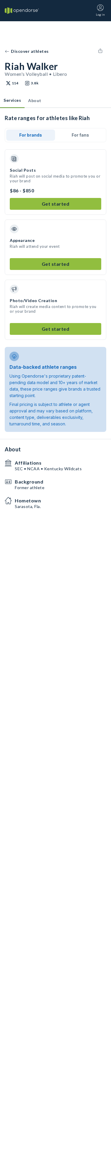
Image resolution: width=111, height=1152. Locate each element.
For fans (80, 134)
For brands (30, 134)
